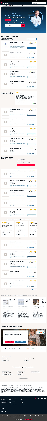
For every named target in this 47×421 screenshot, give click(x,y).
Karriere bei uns (3, 411)
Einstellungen (16, 398)
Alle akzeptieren (29, 419)
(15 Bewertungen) (33, 210)
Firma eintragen (3, 402)
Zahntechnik (26, 360)
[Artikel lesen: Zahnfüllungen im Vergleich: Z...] (36, 302)
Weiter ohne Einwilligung (20, 419)
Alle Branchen (8, 6)
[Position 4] (19, 238)
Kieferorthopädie (5, 360)
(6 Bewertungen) (33, 129)
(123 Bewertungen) (33, 139)
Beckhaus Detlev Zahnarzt (16, 61)
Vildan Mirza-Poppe (14, 71)
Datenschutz (11, 398)
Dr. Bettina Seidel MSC (20, 225)
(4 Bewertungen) (33, 72)
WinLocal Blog (3, 409)
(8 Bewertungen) (33, 262)
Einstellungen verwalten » (29, 417)
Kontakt (22, 402)
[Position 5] (20, 238)
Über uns (22, 398)
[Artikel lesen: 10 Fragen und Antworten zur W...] (21, 302)
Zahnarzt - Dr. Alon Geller (16, 52)
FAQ (10, 402)
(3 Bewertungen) (33, 149)
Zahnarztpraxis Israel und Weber (17, 180)
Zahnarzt (4, 361)
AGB (10, 399)
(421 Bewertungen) (33, 43)
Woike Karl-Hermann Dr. (15, 242)
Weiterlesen (35, 320)
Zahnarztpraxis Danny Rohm (16, 209)
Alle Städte (3, 6)
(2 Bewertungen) (33, 62)
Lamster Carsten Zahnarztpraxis (17, 251)
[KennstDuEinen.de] (6, 3)
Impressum (25, 414)
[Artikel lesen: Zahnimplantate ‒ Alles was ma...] (6, 302)
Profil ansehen (7, 234)
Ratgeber (13, 6)
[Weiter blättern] (37, 229)
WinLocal (2, 408)
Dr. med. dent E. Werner (15, 148)
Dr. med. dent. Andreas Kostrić (17, 81)
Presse (22, 399)
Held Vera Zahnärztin (33, 225)
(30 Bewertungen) (33, 82)
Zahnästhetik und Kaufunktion (29, 358)
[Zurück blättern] (1, 229)
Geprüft (35, 103)
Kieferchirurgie (5, 358)
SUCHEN (23, 25)
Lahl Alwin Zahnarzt (14, 271)
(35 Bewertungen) (33, 53)
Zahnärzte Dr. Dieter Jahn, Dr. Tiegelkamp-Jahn (28, 100)
